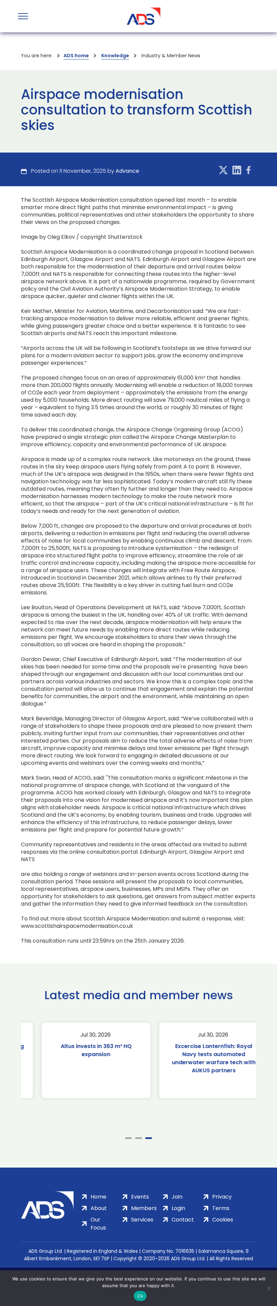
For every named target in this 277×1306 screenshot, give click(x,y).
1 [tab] (128, 1138)
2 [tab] (138, 1138)
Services (142, 1219)
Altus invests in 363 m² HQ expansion (79, 1050)
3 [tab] (148, 1138)
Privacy (222, 1197)
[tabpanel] (79, 1060)
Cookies (222, 1219)
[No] (268, 1288)
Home (98, 1197)
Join (177, 1197)
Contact (183, 1219)
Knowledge (115, 55)
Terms (220, 1208)
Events (140, 1197)
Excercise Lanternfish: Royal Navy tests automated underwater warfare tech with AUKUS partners (197, 1058)
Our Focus (98, 1224)
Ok (140, 1296)
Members (144, 1208)
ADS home (76, 55)
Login (178, 1208)
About (99, 1208)
